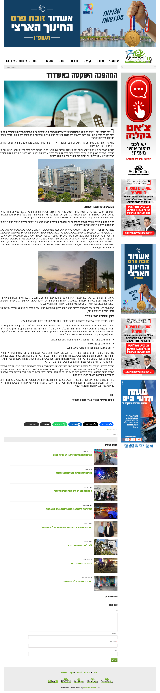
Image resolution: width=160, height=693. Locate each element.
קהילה (87, 61)
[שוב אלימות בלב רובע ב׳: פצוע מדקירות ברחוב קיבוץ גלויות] (104, 511)
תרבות (74, 61)
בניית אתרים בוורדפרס (90, 688)
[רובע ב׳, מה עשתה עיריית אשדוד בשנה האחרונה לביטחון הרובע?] (104, 529)
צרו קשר (10, 61)
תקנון (71, 672)
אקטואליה (113, 61)
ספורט (100, 61)
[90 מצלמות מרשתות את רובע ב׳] (104, 547)
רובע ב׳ (114, 435)
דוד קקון (109, 429)
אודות (95, 672)
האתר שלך (114, 650)
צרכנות (23, 61)
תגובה (116, 610)
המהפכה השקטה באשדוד (81, 75)
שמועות (48, 61)
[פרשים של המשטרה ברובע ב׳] (104, 565)
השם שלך (114, 633)
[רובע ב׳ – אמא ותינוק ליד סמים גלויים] (104, 583)
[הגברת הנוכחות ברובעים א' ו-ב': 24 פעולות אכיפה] (104, 457)
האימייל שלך (113, 642)
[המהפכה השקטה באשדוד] (60, 118)
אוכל (61, 61)
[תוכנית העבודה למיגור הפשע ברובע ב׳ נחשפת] (104, 475)
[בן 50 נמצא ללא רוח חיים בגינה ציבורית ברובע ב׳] (104, 493)
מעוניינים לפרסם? (83, 672)
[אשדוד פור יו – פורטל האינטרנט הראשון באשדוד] (140, 56)
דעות (36, 61)
